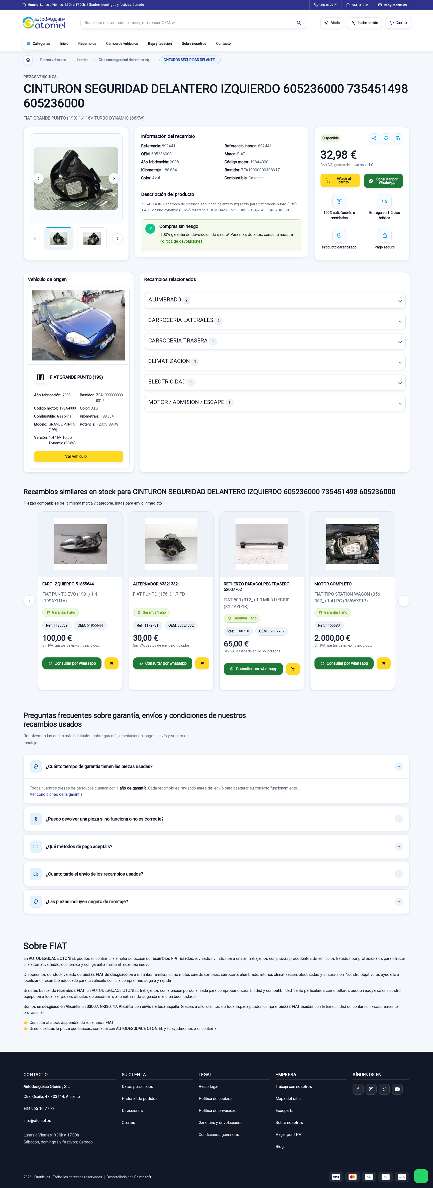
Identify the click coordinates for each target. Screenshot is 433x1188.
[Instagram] (371, 1089)
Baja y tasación (160, 44)
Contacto (223, 44)
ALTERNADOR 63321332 (155, 583)
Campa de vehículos (122, 44)
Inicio (64, 44)
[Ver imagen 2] (91, 238)
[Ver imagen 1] (58, 238)
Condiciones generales (219, 1134)
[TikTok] (384, 1089)
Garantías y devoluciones (221, 1122)
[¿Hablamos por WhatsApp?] (421, 1176)
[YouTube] (397, 1089)
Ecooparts (284, 1110)
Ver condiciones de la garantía (56, 794)
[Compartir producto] (374, 138)
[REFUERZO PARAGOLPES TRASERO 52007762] (262, 544)
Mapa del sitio (288, 1098)
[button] (275, 300)
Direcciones (132, 1110)
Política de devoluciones (181, 241)
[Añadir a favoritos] (386, 138)
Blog (280, 1146)
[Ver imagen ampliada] (76, 178)
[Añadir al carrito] (111, 663)
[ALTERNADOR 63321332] (171, 544)
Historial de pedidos (140, 1098)
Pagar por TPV (288, 1134)
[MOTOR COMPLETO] (352, 544)
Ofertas (128, 1122)
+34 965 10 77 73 (39, 1108)
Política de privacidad (218, 1110)
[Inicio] (28, 59)
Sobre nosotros (194, 44)
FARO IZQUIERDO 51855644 (68, 583)
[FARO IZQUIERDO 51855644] (80, 544)
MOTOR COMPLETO (333, 583)
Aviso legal (208, 1086)
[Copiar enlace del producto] (398, 138)
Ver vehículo (76, 456)
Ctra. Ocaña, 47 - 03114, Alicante (52, 1096)
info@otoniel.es (37, 1120)
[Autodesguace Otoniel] (44, 22)
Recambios (87, 44)
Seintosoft (142, 1177)
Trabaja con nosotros (294, 1086)
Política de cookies (216, 1098)
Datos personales (137, 1086)
